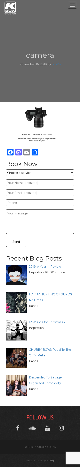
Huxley (51, 460)
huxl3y (56, 64)
